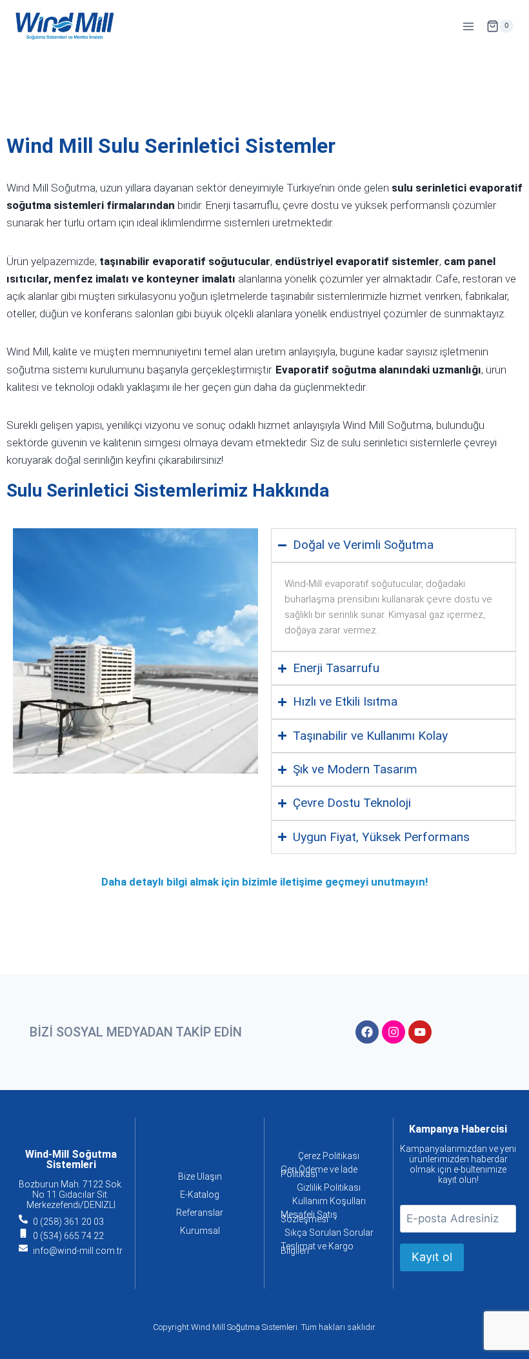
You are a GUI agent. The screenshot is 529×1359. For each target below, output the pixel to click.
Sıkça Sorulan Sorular (329, 1232)
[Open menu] (468, 26)
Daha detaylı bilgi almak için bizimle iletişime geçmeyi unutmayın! (264, 881)
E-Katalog (199, 1194)
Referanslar (199, 1212)
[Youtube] (420, 1032)
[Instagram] (393, 1032)
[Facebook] (367, 1032)
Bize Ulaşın (200, 1176)
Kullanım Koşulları (329, 1201)
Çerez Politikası (328, 1156)
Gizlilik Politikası (329, 1187)
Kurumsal (200, 1230)
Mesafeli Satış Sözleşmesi (309, 1216)
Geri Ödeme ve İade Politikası (319, 1171)
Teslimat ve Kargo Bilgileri (317, 1248)
